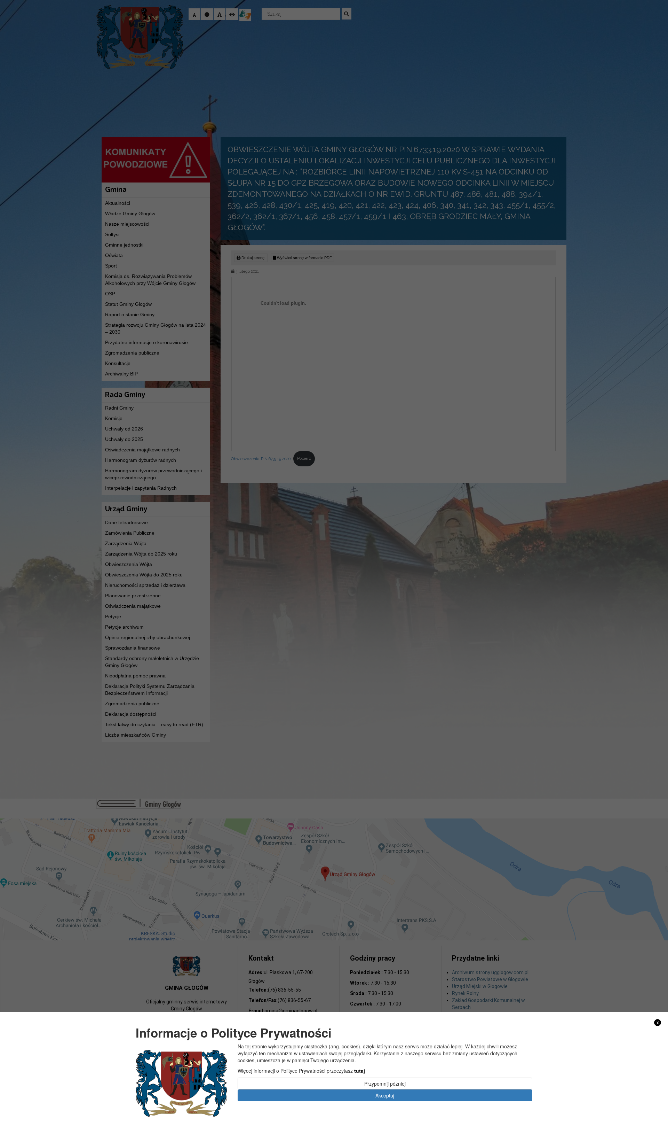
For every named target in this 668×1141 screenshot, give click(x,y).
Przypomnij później (385, 1083)
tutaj (359, 1070)
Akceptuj (384, 1095)
